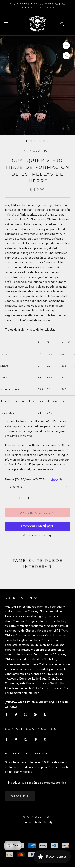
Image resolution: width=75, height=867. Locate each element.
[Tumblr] (44, 714)
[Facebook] (6, 714)
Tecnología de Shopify (37, 822)
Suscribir (20, 796)
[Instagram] (25, 714)
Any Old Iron (37, 150)
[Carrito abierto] (69, 24)
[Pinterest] (35, 714)
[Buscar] (62, 24)
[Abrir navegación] (6, 23)
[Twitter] (16, 714)
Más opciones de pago (37, 536)
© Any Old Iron (37, 816)
